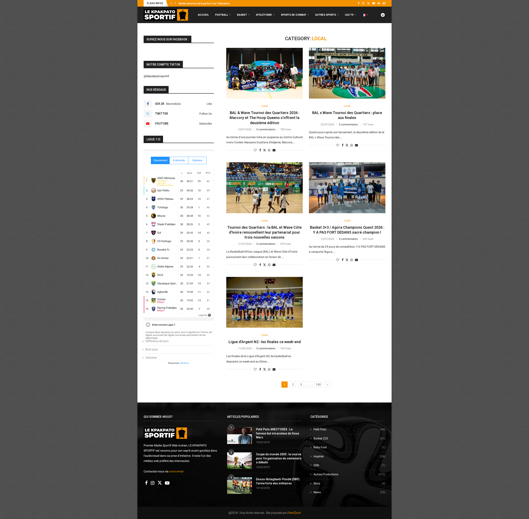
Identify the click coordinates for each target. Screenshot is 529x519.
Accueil (203, 14)
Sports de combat (293, 14)
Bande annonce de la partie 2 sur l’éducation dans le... (210, 3)
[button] (171, 3)
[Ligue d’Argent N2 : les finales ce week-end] (264, 302)
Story (349, 483)
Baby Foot (349, 447)
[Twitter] (368, 3)
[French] (365, 15)
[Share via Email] (274, 150)
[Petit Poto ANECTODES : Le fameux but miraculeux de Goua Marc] (239, 435)
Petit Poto (349, 429)
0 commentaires (265, 129)
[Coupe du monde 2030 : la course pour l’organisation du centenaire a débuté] (239, 460)
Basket (242, 14)
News (349, 492)
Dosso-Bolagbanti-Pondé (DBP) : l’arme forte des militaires (278, 481)
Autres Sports (325, 14)
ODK (349, 465)
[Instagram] (363, 3)
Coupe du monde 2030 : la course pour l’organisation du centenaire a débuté (278, 458)
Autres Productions (349, 474)
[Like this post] (255, 150)
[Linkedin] (379, 3)
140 (318, 384)
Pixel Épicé (294, 512)
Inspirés (349, 456)
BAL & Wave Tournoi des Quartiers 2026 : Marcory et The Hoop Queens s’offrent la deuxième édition (264, 118)
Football (221, 14)
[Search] (383, 32)
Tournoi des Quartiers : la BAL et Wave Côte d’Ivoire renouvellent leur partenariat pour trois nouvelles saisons (264, 232)
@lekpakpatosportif (156, 76)
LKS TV (349, 14)
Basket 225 (349, 438)
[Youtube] (373, 3)
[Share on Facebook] (260, 150)
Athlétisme (264, 14)
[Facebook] (358, 3)
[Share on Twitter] (264, 150)
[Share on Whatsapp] (269, 150)
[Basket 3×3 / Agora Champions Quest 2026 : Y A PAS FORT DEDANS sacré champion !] (347, 187)
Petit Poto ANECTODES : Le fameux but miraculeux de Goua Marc (277, 433)
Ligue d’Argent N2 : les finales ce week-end (265, 342)
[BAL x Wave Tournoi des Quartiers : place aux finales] (347, 73)
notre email (176, 471)
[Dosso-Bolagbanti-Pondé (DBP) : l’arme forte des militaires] (239, 485)
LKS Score (184, 363)
